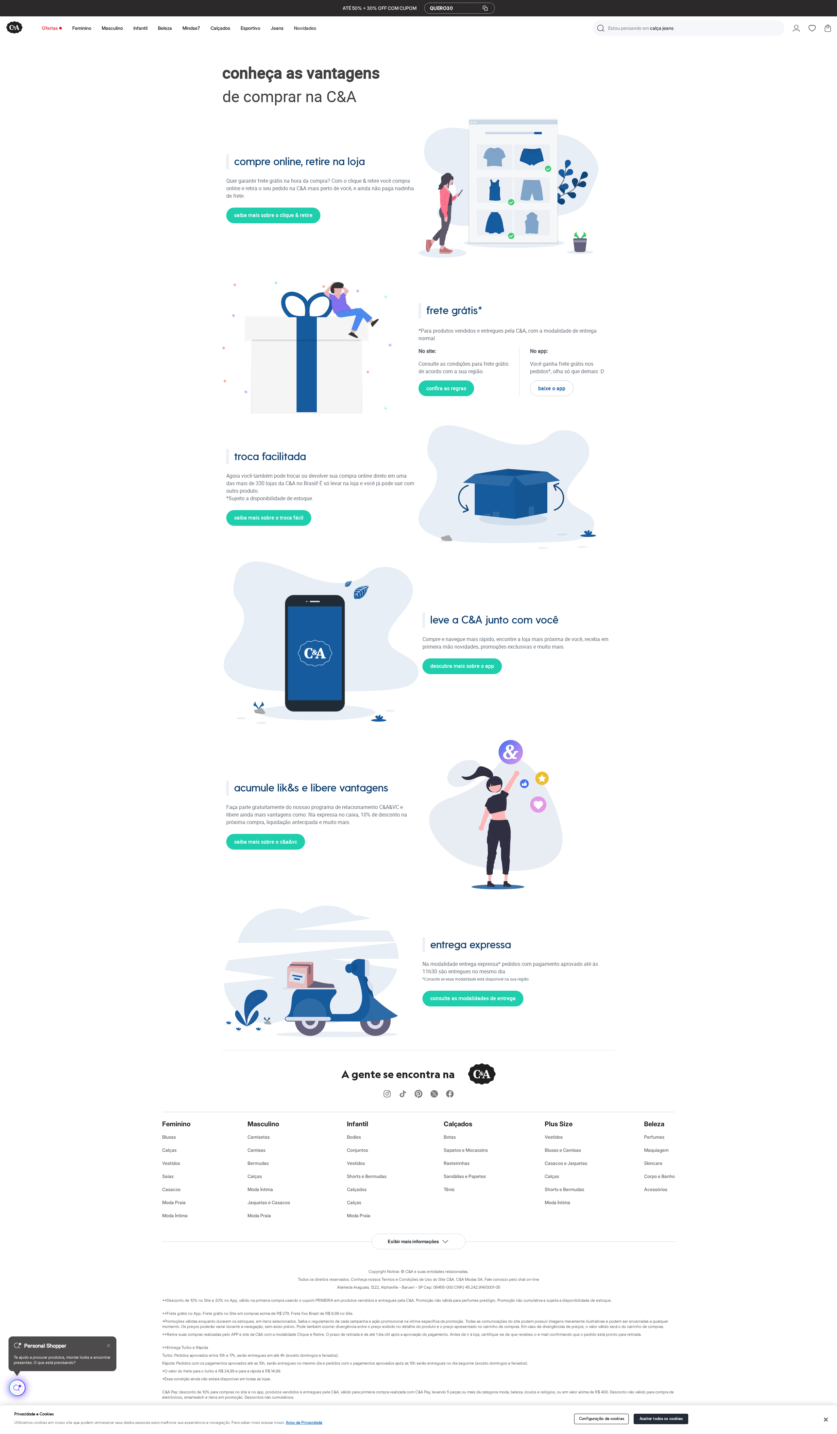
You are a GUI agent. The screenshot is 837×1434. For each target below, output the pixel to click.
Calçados (220, 28)
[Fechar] (826, 1419)
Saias (168, 1176)
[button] (688, 28)
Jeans (277, 28)
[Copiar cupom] (485, 8)
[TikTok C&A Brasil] (403, 1094)
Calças (169, 1150)
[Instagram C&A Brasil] (387, 1094)
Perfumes (654, 1137)
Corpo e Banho (659, 1176)
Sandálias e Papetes (465, 1176)
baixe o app (551, 388)
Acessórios (655, 1189)
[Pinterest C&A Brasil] (418, 1094)
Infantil (140, 28)
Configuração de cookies (601, 1418)
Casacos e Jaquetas (566, 1163)
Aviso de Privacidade (304, 1422)
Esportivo (250, 28)
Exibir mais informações (413, 1241)
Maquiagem (656, 1150)
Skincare (653, 1163)
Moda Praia (174, 1202)
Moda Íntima (175, 1215)
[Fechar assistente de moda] (108, 1345)
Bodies (354, 1137)
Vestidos (171, 1163)
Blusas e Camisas (563, 1150)
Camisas (256, 1150)
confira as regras (446, 388)
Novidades (305, 28)
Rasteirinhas (457, 1163)
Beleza (165, 28)
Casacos (171, 1189)
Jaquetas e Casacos (269, 1202)
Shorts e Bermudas (366, 1176)
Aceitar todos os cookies (661, 1418)
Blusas (169, 1137)
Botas (450, 1137)
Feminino (81, 28)
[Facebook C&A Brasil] (450, 1094)
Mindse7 (191, 28)
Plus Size (558, 1124)
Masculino (112, 28)
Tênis (449, 1189)
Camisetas (259, 1137)
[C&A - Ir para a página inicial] (14, 28)
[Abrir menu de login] (796, 28)
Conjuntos (357, 1150)
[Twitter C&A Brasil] (434, 1094)
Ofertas (50, 28)
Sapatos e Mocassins (466, 1150)
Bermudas (258, 1163)
